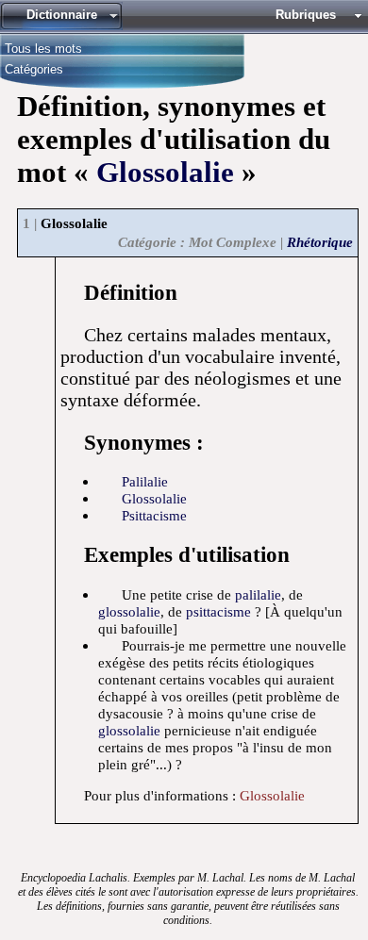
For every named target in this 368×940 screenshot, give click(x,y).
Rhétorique (320, 242)
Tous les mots (43, 47)
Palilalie (145, 481)
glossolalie (154, 498)
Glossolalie (165, 173)
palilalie (258, 594)
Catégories (34, 68)
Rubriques (306, 15)
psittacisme (154, 515)
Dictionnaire (61, 15)
